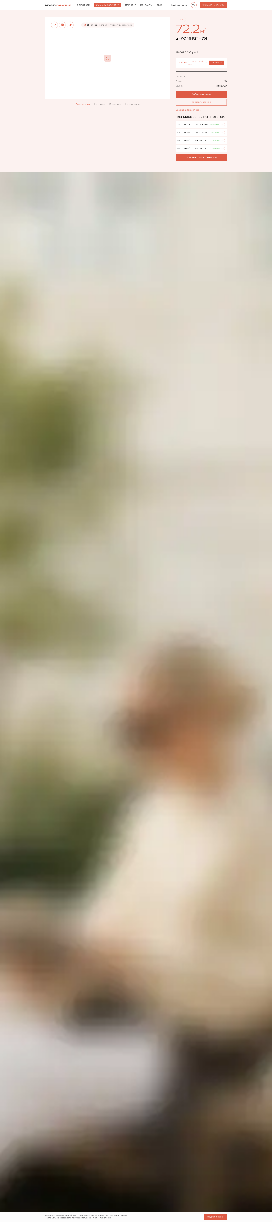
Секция (180, 76)
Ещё (159, 5)
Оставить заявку (213, 5)
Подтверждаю (215, 1216)
